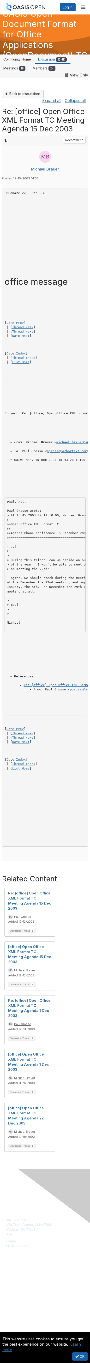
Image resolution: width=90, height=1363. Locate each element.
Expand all (51, 100)
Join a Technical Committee (27, 1292)
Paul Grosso (22, 917)
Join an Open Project (22, 1285)
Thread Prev (22, 327)
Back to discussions (24, 94)
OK (81, 1356)
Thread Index (23, 358)
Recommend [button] (74, 140)
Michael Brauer (45, 169)
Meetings (13, 68)
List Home (21, 362)
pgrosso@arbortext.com (67, 451)
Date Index (16, 353)
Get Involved (16, 1278)
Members (43, 68)
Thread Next (22, 331)
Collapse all (75, 100)
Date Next (21, 336)
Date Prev (15, 323)
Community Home (17, 59)
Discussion (51, 59)
